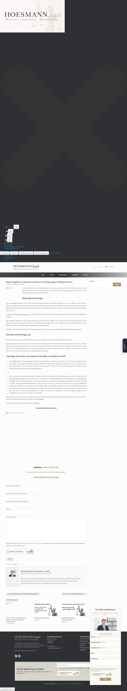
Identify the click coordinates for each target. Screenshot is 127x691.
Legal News (75, 275)
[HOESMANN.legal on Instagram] (98, 267)
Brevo (80, 668)
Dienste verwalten (8, 245)
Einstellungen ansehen (26, 253)
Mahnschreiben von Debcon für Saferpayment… (74, 593)
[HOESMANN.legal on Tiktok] (101, 267)
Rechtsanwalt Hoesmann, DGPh (16, 284)
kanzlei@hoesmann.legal (46, 477)
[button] (63, 128)
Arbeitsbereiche (63, 275)
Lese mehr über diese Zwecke (11, 248)
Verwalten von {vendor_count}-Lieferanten (14, 247)
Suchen (92, 281)
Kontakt (85, 275)
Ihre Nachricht (94, 659)
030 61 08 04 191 (51, 467)
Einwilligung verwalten (7, 689)
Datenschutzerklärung (9, 257)
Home (42, 275)
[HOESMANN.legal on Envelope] (19, 656)
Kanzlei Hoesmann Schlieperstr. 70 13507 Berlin (52, 640)
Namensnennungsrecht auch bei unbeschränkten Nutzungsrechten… (23, 593)
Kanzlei (51, 275)
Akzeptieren (5, 253)
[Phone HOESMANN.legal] (16, 656)
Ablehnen (14, 253)
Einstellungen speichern (41, 253)
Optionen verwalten (8, 243)
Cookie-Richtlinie (8, 256)
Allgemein (15, 564)
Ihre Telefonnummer (98, 648)
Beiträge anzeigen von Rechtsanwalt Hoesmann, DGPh (36, 573)
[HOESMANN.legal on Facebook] (92, 267)
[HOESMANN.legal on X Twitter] (95, 267)
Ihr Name (96, 637)
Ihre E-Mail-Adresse (98, 642)
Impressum (6, 259)
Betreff (92, 653)
